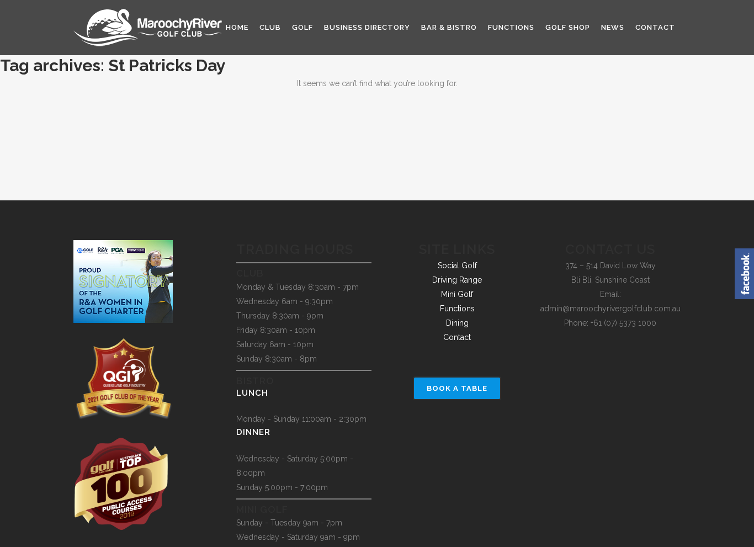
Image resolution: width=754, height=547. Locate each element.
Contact (457, 337)
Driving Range (457, 279)
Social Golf (457, 265)
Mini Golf (457, 294)
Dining (457, 322)
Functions (457, 308)
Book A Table (457, 388)
